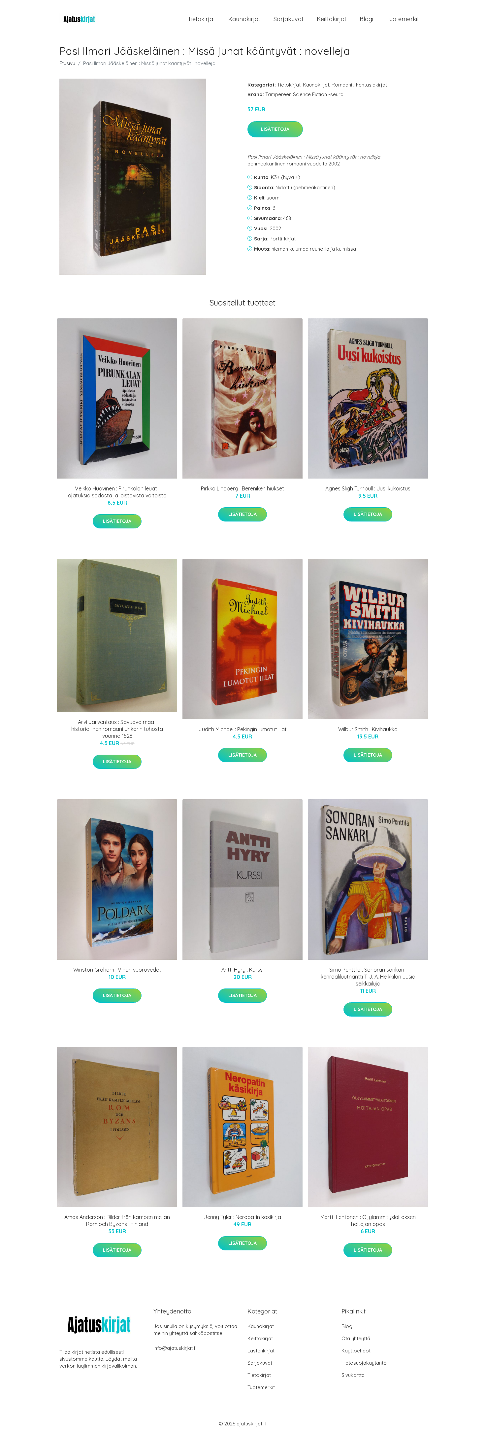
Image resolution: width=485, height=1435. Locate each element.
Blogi (366, 19)
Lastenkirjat (261, 1350)
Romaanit (343, 85)
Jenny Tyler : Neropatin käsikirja (242, 1217)
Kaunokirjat (244, 19)
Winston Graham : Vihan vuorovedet (117, 969)
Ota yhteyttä (355, 1338)
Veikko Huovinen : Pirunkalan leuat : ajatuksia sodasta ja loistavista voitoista (117, 492)
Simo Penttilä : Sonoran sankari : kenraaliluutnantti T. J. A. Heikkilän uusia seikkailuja (368, 976)
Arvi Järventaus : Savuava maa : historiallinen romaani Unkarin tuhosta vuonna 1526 (117, 729)
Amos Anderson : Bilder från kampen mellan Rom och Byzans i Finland (117, 1220)
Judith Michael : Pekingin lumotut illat (243, 729)
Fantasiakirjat (371, 85)
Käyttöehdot (356, 1350)
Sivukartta (353, 1375)
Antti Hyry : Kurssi (242, 969)
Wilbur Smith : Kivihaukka (368, 729)
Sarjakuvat (289, 19)
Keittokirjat (331, 19)
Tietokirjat (201, 19)
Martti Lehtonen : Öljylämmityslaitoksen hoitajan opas (368, 1220)
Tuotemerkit (402, 19)
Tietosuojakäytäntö (364, 1363)
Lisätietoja (275, 129)
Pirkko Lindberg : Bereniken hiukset (242, 488)
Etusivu (67, 63)
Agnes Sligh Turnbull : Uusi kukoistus (367, 488)
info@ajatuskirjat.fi (175, 1348)
